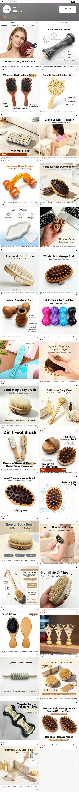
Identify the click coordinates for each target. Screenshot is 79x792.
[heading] (35, 7)
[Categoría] (5, 1)
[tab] (12, 22)
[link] (7, 9)
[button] (2, 1)
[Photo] (4, 17)
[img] (19, 154)
